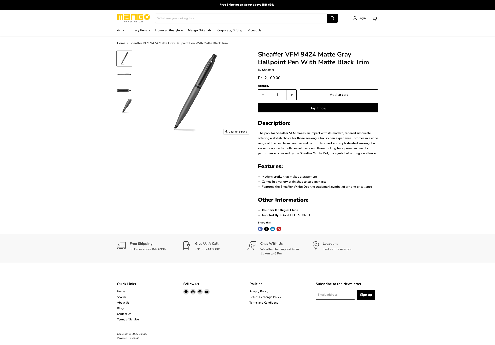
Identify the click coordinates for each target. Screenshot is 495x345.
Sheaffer (268, 70)
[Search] (332, 18)
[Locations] (345, 248)
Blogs (121, 308)
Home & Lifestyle (168, 30)
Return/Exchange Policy (265, 297)
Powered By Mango (128, 338)
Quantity (263, 85)
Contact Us (124, 314)
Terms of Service (128, 319)
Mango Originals (200, 30)
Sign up (366, 294)
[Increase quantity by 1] (292, 94)
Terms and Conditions (263, 303)
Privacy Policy (258, 291)
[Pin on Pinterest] (279, 229)
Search (121, 297)
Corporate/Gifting (229, 30)
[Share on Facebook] (260, 229)
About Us (254, 30)
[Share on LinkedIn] (272, 229)
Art (119, 30)
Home (121, 43)
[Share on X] (266, 229)
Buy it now (318, 108)
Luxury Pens (139, 30)
